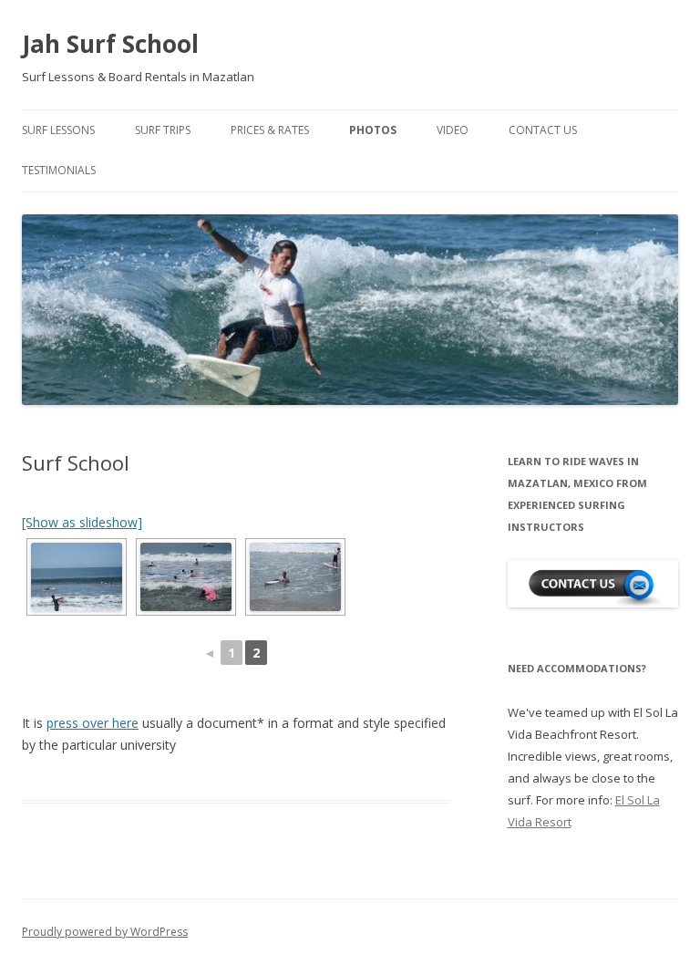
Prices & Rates (270, 130)
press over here (92, 723)
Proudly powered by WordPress (105, 931)
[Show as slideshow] (82, 522)
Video (452, 130)
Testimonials (59, 170)
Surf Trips (162, 130)
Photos (372, 130)
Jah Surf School (110, 43)
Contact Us (543, 130)
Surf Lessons (58, 130)
